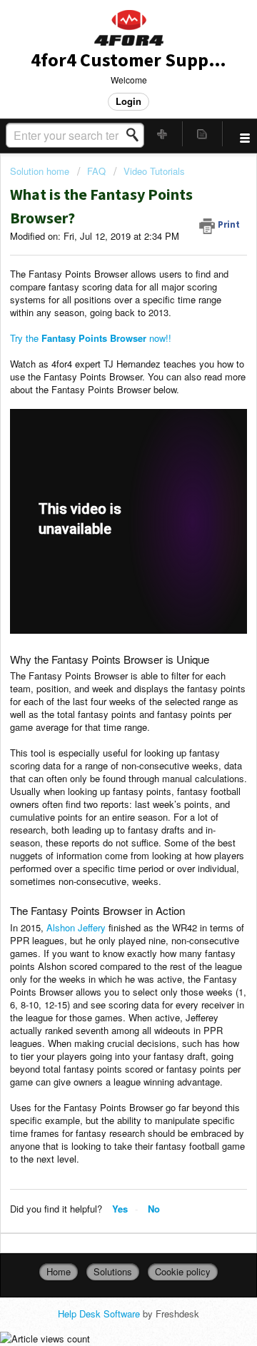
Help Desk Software (100, 1313)
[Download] (102, 675)
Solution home (41, 171)
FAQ (96, 171)
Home (58, 1271)
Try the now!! (90, 338)
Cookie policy (183, 1271)
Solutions (113, 1271)
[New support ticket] (163, 133)
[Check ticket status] (203, 133)
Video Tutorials (154, 171)
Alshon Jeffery (76, 927)
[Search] (136, 135)
